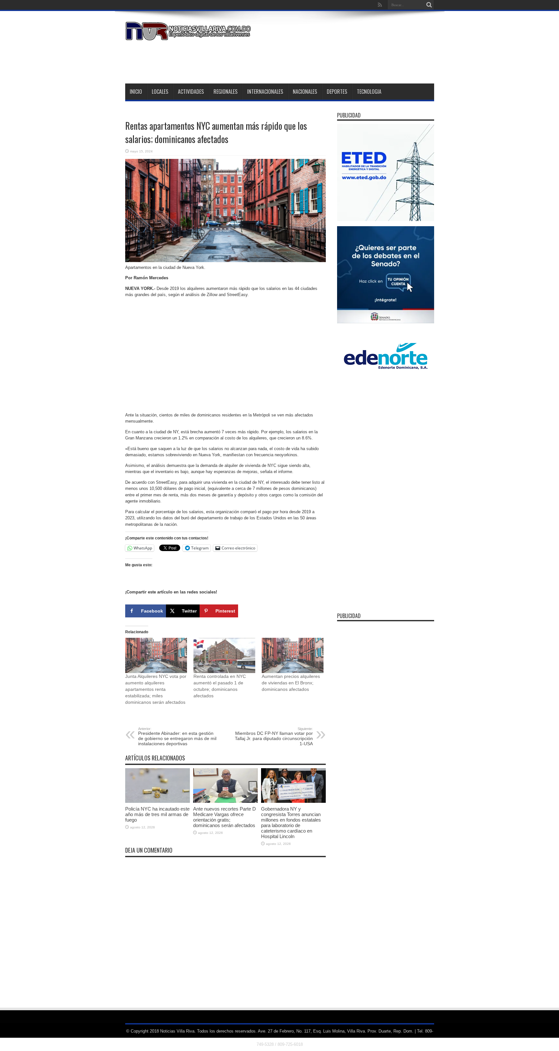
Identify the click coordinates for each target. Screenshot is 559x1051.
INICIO (136, 91)
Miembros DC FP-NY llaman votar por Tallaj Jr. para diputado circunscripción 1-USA (274, 736)
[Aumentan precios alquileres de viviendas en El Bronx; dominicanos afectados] (292, 655)
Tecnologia (369, 91)
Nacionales (305, 91)
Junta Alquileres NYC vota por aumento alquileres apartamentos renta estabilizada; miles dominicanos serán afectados (155, 689)
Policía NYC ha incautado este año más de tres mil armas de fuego (157, 814)
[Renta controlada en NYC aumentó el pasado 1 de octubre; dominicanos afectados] (224, 655)
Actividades (191, 91)
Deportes (337, 91)
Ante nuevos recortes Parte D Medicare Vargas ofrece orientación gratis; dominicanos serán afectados (224, 817)
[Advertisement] (316, 60)
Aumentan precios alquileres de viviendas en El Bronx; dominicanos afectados (291, 683)
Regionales (225, 91)
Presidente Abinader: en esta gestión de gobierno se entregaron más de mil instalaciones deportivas (177, 736)
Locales (160, 91)
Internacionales (265, 91)
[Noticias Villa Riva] (189, 35)
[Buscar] (429, 5)
